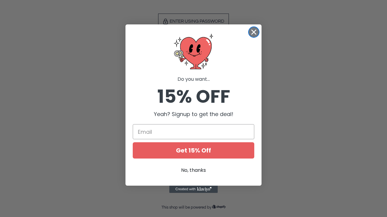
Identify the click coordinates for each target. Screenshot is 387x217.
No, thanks (193, 170)
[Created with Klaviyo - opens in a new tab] (193, 189)
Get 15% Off (193, 150)
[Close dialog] (254, 32)
